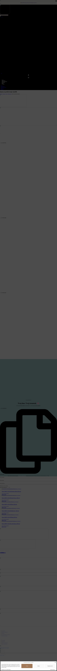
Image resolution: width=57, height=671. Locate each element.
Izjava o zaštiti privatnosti (8, 669)
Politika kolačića (3, 669)
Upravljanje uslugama (52, 669)
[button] (55, 662)
